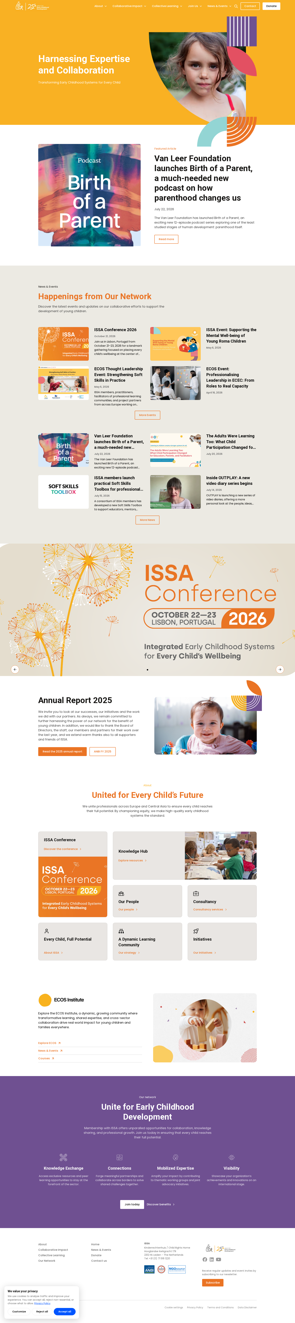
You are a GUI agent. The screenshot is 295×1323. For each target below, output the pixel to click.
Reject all (42, 1311)
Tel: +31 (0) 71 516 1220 (157, 1258)
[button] (101, 6)
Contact (250, 6)
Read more (166, 239)
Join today (132, 1204)
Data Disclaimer (247, 1307)
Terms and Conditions (220, 1307)
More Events (147, 415)
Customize (19, 1311)
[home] (32, 6)
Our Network (46, 1261)
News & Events (101, 1250)
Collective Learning (51, 1255)
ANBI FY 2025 (102, 751)
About (42, 1244)
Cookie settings (174, 1307)
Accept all (64, 1311)
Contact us (99, 1261)
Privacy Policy (195, 1307)
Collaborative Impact (53, 1250)
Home (95, 1244)
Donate (271, 6)
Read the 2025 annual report (62, 751)
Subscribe (213, 1283)
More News (147, 520)
